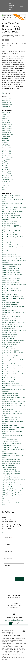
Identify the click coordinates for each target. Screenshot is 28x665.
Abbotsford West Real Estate (11, 195)
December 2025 (7, 128)
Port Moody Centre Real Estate (12, 403)
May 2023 (5, 187)
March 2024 (6, 170)
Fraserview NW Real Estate (10, 302)
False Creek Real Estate (9, 294)
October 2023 (6, 178)
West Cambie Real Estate (10, 477)
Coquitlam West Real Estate (11, 272)
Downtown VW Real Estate (10, 282)
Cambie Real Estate (8, 243)
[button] (3, 532)
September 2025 (7, 134)
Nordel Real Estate (8, 382)
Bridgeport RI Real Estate (10, 221)
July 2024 (5, 162)
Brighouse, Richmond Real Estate (12, 231)
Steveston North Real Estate (11, 459)
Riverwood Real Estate (9, 429)
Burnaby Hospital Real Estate (11, 241)
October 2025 (6, 132)
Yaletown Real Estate (8, 501)
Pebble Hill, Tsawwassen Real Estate (13, 401)
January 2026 (6, 126)
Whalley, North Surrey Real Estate (13, 489)
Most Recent (6, 112)
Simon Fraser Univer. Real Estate (12, 443)
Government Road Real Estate (11, 316)
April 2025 (5, 144)
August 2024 (6, 160)
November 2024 (7, 154)
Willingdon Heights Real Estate (12, 491)
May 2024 (5, 166)
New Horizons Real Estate (10, 380)
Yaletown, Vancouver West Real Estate (13, 37)
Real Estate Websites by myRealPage (14, 620)
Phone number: (9, 558)
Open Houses (6, 102)
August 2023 (6, 181)
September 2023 (7, 179)
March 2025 (6, 146)
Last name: (7, 544)
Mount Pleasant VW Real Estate (12, 372)
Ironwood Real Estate (9, 332)
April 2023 (5, 189)
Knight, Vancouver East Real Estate (13, 340)
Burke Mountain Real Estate (11, 235)
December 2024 (7, 152)
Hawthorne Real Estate (9, 324)
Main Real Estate (7, 346)
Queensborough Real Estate (11, 411)
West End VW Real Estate (10, 483)
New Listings (6, 100)
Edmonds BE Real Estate (10, 288)
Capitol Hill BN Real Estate (10, 245)
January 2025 (6, 150)
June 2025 (5, 140)
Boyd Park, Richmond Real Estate (12, 211)
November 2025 (7, 130)
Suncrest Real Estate (8, 465)
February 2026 (7, 124)
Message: (7, 565)
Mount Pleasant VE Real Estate (12, 366)
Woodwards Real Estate (9, 499)
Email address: (8, 551)
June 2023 (5, 185)
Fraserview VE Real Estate (10, 304)
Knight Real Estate (8, 338)
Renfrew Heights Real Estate (11, 417)
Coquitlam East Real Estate (10, 270)
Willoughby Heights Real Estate (12, 493)
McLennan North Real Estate (11, 350)
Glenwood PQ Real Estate (10, 310)
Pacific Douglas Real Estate (10, 395)
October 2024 (6, 156)
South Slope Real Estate (9, 453)
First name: (7, 537)
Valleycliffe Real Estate (9, 475)
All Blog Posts (6, 99)
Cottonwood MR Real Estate (11, 278)
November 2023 (7, 176)
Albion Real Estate (8, 197)
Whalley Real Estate (8, 487)
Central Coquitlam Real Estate (11, 257)
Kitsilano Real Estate (8, 336)
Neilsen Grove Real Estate (10, 378)
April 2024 (5, 168)
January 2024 (6, 174)
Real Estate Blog (7, 104)
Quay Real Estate (7, 409)
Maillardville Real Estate (9, 344)
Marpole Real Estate (8, 348)
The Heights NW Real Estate (11, 471)
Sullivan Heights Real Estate (11, 463)
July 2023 (5, 184)
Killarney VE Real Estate (9, 334)
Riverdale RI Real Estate (9, 425)
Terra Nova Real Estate (9, 467)
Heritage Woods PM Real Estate (12, 326)
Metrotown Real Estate (9, 358)
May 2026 (5, 118)
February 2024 (7, 172)
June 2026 (5, 116)
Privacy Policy (13, 619)
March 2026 (6, 122)
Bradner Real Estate (8, 213)
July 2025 (5, 138)
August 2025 (6, 136)
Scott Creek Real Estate (9, 439)
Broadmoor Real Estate (9, 233)
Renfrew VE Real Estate (9, 419)
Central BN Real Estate (9, 255)
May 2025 (5, 142)
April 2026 (5, 120)
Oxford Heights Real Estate (10, 393)
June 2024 (5, 164)
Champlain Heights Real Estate (11, 264)
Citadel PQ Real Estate (9, 266)
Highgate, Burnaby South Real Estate (14, 330)
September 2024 (7, 158)
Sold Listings (6, 106)
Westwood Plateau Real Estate (12, 485)
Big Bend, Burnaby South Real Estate (14, 207)
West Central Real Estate (10, 481)
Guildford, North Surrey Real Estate (13, 322)
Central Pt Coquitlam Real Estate (12, 259)
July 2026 (5, 114)
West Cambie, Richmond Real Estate (13, 479)
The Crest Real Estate (9, 469)
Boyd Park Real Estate (9, 209)
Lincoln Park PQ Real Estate (11, 342)
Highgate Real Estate (8, 328)
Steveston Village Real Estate (11, 461)
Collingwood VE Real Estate (11, 268)
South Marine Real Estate (10, 447)
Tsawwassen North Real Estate (11, 473)
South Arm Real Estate (9, 445)
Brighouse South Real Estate (11, 225)
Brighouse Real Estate (9, 223)
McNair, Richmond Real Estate (11, 356)
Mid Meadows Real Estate (10, 364)
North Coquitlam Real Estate (11, 384)
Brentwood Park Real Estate (11, 215)
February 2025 (7, 148)
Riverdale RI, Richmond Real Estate (13, 427)
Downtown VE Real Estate (10, 280)
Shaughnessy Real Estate (10, 441)
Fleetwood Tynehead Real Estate (12, 296)
